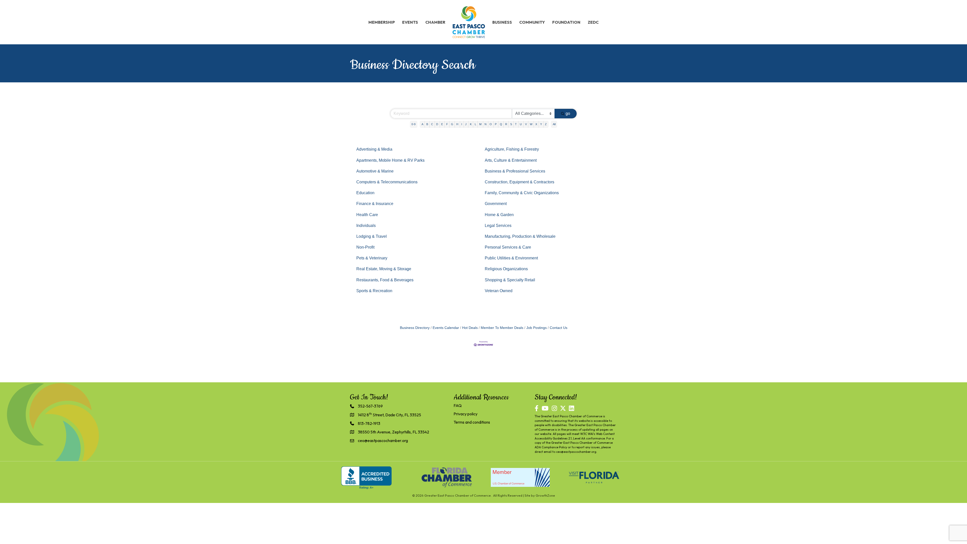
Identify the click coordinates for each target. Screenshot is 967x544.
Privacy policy (465, 413)
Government (496, 203)
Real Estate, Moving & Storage (383, 269)
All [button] (554, 124)
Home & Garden (499, 215)
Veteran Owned (498, 291)
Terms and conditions (472, 422)
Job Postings (536, 328)
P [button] (496, 124)
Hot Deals (470, 328)
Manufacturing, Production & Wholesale (520, 236)
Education (365, 193)
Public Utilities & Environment (511, 258)
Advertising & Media (374, 149)
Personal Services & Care (508, 247)
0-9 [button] (413, 124)
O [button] (491, 124)
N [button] (486, 124)
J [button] (466, 124)
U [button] (521, 124)
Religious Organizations (506, 269)
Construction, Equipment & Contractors (519, 182)
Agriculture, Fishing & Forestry (512, 149)
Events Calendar (446, 328)
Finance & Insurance (374, 203)
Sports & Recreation (374, 291)
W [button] (531, 124)
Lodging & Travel (371, 236)
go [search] (568, 113)
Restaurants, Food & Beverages (384, 280)
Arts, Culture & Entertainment (511, 160)
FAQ (458, 405)
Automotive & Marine (375, 171)
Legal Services (498, 225)
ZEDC (593, 22)
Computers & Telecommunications (387, 182)
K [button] (471, 124)
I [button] (461, 124)
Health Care (367, 215)
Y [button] (541, 124)
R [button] (506, 124)
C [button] (432, 124)
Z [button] (546, 124)
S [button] (511, 124)
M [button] (480, 124)
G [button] (452, 124)
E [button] (442, 124)
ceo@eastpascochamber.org (576, 452)
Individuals (366, 225)
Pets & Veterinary (371, 258)
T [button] (516, 124)
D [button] (437, 124)
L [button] (475, 124)
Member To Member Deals (502, 328)
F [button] (447, 124)
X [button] (536, 124)
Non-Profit (365, 247)
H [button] (457, 124)
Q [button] (501, 124)
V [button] (526, 124)
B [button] (427, 124)
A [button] (422, 124)
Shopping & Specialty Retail (510, 280)
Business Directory (415, 328)
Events (410, 22)
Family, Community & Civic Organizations (522, 193)
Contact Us (558, 328)
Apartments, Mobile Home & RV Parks (390, 160)
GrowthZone (545, 495)
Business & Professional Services (515, 171)
